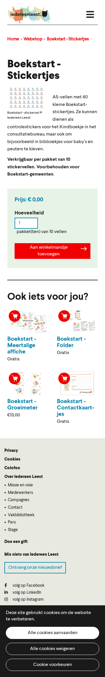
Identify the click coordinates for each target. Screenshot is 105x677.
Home (13, 39)
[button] (26, 97)
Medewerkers (20, 493)
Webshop (33, 39)
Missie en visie (20, 485)
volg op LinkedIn (26, 593)
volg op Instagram (28, 599)
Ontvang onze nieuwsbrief (35, 567)
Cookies (12, 459)
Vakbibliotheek (21, 515)
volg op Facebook (28, 586)
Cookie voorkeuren (52, 664)
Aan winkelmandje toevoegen (49, 251)
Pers (12, 522)
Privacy (11, 451)
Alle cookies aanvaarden (53, 633)
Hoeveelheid (29, 213)
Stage (13, 530)
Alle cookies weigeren (52, 649)
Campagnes (18, 500)
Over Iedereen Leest (23, 477)
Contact (15, 508)
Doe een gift (16, 542)
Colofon (12, 468)
